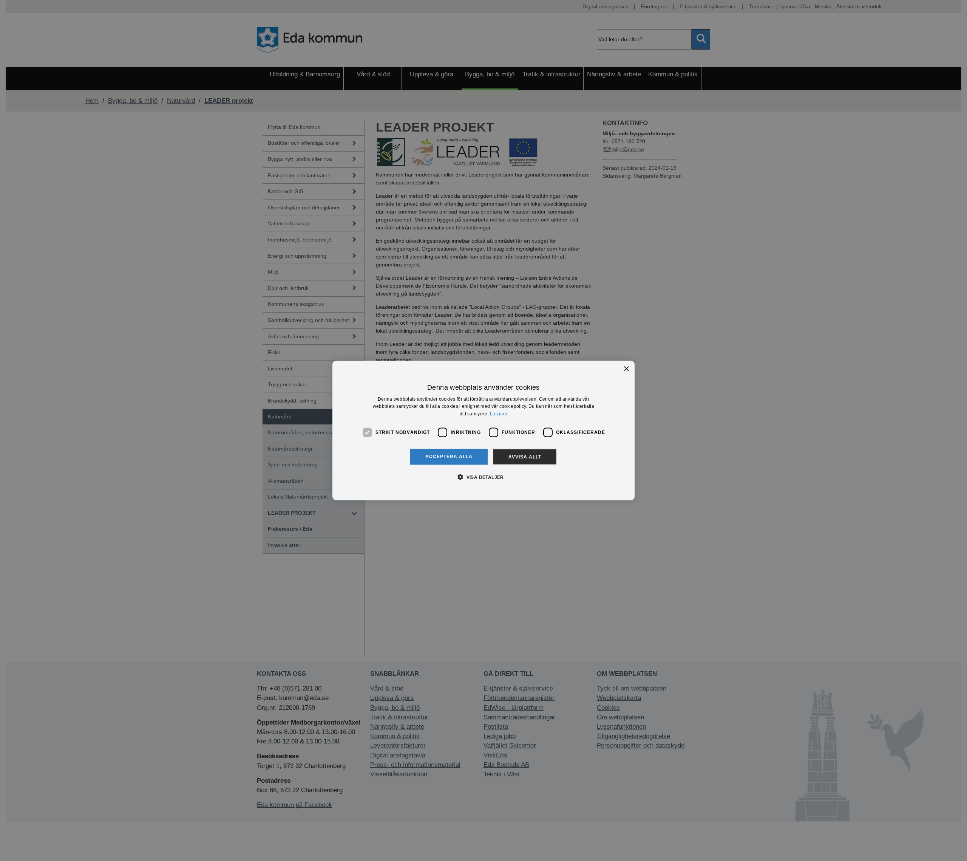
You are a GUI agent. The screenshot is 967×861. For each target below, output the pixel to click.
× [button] (626, 369)
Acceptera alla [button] (449, 456)
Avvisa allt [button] (524, 456)
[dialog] (483, 430)
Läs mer (498, 414)
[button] (483, 476)
